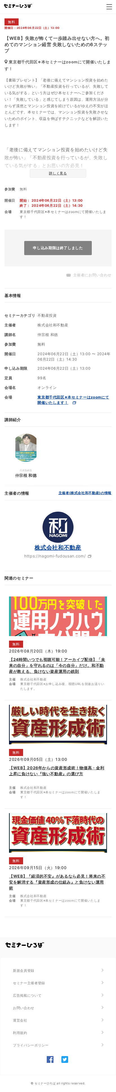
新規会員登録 (23, 970)
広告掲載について (27, 995)
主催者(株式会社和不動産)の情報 (85, 493)
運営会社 (20, 1020)
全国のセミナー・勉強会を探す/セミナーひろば (24, 945)
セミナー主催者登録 (29, 983)
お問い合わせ (23, 1008)
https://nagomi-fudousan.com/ (55, 555)
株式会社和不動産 (58, 547)
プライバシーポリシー (31, 1045)
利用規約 (20, 1033)
